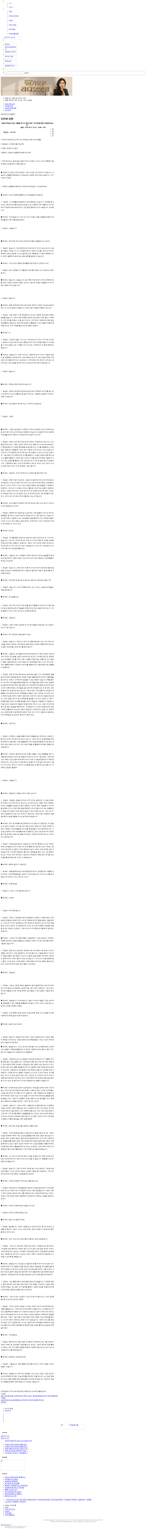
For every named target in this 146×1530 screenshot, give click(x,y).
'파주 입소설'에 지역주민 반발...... (16, 1451)
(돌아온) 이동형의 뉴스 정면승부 (16, 1485)
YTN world (12, 25)
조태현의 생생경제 (11, 1481)
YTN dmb (12, 29)
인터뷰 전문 (9, 106)
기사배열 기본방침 (70, 1499)
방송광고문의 (31, 1499)
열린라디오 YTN (10, 1496)
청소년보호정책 (56, 1499)
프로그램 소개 (10, 104)
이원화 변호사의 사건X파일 (14, 1487)
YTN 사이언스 (14, 16)
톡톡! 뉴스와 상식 (11, 1489)
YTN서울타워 (13, 33)
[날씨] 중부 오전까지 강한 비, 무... (16, 1448)
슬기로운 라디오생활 (12, 1483)
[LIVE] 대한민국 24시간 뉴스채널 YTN (18, 1441)
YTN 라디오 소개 (12, 1499)
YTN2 (11, 20)
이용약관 (15, 1501)
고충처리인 (82, 1499)
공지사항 (22, 1499)
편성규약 (23, 1501)
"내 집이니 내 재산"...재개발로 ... (16, 1453)
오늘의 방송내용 (10, 108)
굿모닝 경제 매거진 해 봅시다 (15, 1477)
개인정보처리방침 (43, 1499)
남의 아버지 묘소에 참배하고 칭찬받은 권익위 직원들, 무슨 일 (22, 1400)
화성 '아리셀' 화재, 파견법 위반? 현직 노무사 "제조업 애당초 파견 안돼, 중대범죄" (29, 1396)
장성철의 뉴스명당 (11, 1479)
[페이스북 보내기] (53, 133)
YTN (10, 11)
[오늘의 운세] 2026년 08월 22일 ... (16, 1444)
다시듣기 (8, 110)
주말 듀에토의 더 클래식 (13, 1494)
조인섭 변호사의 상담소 (13, 1492)
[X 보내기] (53, 131)
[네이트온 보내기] (53, 136)
